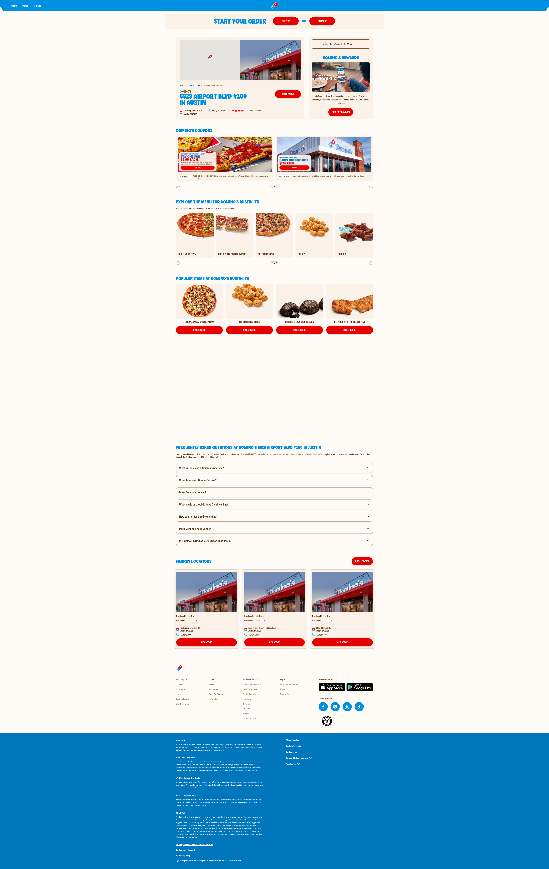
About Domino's (181, 689)
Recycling (246, 704)
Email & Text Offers (182, 704)
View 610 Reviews (254, 110)
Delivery (286, 21)
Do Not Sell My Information (289, 684)
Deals (25, 5)
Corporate (179, 684)
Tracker (38, 5)
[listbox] (274, 158)
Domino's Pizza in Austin (186, 616)
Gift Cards (246, 708)
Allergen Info (213, 689)
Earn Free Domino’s (341, 112)
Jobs (177, 694)
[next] (371, 186)
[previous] (178, 186)
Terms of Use (284, 694)
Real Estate (246, 713)
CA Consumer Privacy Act (185, 850)
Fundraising (247, 699)
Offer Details (184, 176)
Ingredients (213, 699)
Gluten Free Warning (216, 694)
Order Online (288, 94)
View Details (206, 642)
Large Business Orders (250, 689)
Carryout (322, 21)
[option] (224, 158)
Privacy (282, 689)
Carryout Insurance (249, 718)
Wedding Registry (249, 694)
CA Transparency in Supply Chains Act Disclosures (194, 844)
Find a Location (362, 561)
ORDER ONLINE (199, 330)
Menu (14, 5)
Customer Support (182, 699)
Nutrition (212, 684)
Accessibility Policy (183, 855)
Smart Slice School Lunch (251, 684)
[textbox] (274, 456)
